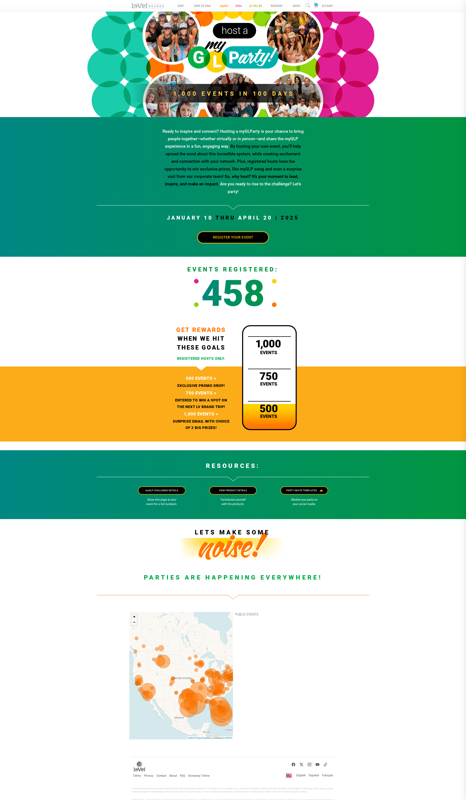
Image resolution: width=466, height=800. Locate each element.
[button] (304, 490)
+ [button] (134, 616)
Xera (239, 6)
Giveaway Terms (199, 775)
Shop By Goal (202, 6)
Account (327, 6)
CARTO (228, 737)
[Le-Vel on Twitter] (301, 764)
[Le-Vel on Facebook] (293, 764)
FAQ (182, 775)
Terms (137, 775)
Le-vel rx (255, 6)
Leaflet (191, 737)
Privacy (148, 775)
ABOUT (297, 6)
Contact (161, 775)
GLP (224, 6)
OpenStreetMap (204, 737)
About (173, 775)
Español (314, 775)
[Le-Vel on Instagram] (309, 764)
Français (327, 775)
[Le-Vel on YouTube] (317, 764)
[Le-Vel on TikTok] (325, 764)
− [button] (134, 622)
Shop (180, 6)
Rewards (277, 6)
